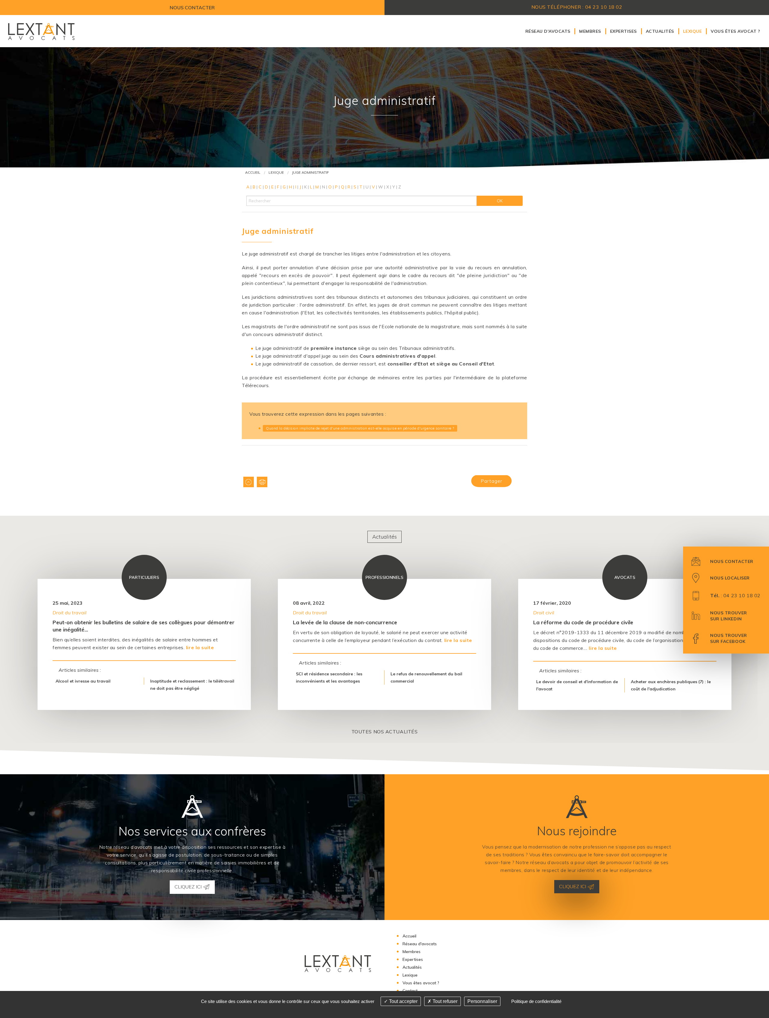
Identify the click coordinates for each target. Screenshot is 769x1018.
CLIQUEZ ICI (189, 887)
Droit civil (543, 612)
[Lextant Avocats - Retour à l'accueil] (41, 31)
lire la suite (200, 647)
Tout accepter (403, 1001)
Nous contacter (192, 8)
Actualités (660, 31)
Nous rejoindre (577, 830)
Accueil (252, 172)
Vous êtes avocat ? (735, 31)
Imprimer (262, 482)
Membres (590, 31)
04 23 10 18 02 (742, 596)
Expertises (623, 31)
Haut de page (248, 482)
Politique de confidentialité (536, 1001)
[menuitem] (547, 31)
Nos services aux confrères (192, 831)
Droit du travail (70, 612)
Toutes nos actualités (384, 732)
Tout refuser (444, 1001)
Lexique (692, 31)
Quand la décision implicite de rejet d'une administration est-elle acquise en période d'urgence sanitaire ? (360, 428)
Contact (410, 990)
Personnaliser (482, 1001)
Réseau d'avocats (547, 31)
